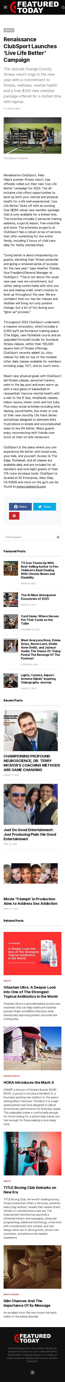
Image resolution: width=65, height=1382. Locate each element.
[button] (5, 7)
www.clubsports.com (31, 486)
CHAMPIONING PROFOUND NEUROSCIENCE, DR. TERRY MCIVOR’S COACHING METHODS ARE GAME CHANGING (32, 763)
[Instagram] (32, 1372)
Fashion (8, 1076)
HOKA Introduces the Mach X (29, 1082)
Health (8, 30)
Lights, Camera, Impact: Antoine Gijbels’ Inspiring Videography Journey (38, 678)
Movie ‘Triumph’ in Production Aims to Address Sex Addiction (30, 901)
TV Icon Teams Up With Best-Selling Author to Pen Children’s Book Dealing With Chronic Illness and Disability (39, 570)
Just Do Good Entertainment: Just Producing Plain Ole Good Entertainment (30, 834)
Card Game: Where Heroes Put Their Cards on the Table (40, 619)
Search (58, 537)
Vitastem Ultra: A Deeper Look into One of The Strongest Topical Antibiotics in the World (31, 992)
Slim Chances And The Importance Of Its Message (27, 1303)
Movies (15, 1294)
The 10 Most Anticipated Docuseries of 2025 (38, 597)
